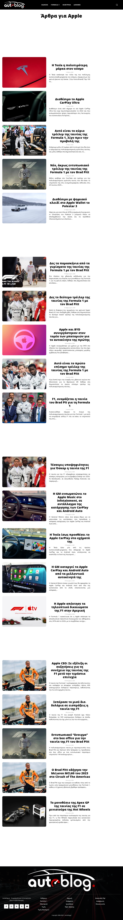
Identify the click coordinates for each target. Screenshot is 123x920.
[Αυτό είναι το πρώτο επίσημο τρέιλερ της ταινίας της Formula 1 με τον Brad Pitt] (24, 374)
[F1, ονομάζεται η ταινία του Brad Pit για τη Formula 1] (24, 408)
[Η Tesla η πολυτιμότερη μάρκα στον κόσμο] (24, 72)
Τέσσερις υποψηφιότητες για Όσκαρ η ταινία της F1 (69, 466)
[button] (117, 5)
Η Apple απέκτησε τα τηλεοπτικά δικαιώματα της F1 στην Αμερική (69, 607)
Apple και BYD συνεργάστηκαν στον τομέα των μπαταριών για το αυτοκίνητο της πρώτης (70, 334)
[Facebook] (6, 906)
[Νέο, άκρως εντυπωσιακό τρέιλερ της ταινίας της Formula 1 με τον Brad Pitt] (24, 174)
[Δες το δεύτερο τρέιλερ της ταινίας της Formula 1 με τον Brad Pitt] (24, 306)
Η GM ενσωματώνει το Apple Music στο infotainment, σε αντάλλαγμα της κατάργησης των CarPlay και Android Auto (69, 502)
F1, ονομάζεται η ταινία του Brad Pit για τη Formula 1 (69, 402)
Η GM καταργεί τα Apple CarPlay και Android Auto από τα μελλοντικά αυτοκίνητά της (70, 572)
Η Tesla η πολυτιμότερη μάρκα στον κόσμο (69, 67)
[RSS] (17, 906)
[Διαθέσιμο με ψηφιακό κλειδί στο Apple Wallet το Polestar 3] (24, 208)
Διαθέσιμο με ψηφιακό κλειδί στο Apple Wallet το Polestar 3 (70, 202)
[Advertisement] (61, 35)
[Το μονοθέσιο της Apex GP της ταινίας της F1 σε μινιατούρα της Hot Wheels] (24, 811)
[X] (22, 906)
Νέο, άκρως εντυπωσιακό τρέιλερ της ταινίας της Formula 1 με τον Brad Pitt (69, 168)
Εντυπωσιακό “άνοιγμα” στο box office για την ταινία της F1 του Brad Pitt (69, 738)
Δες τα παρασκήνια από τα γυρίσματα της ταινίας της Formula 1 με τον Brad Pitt (70, 266)
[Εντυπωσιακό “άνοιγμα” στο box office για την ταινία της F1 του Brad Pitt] (24, 743)
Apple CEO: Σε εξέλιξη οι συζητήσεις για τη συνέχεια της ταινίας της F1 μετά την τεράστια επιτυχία (69, 670)
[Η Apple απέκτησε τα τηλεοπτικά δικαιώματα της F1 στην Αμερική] (24, 611)
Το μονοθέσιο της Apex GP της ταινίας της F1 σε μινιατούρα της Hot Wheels (69, 806)
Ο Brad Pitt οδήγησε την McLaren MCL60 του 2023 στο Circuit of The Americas (69, 773)
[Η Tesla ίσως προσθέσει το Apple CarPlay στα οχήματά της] (24, 543)
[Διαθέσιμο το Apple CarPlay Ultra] (24, 106)
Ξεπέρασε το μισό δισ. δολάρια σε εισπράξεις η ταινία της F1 (69, 705)
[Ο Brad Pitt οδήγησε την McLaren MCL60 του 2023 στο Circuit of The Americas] (24, 777)
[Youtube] (27, 906)
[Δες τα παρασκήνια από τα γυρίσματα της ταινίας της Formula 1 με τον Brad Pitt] (24, 272)
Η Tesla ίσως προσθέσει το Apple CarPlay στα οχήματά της (69, 538)
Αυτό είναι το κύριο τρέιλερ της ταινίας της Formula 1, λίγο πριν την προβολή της (69, 136)
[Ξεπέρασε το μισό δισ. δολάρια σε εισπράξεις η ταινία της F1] (24, 709)
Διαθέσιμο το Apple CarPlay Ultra (69, 100)
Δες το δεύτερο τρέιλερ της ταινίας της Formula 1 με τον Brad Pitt (69, 300)
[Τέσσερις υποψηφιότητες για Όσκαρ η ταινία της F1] (24, 472)
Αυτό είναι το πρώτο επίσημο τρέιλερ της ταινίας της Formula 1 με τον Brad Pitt (69, 368)
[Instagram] (11, 906)
